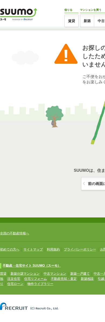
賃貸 (71, 21)
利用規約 (53, 249)
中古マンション (55, 274)
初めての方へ (9, 249)
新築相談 (87, 279)
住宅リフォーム (35, 279)
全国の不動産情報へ (14, 233)
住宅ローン (15, 284)
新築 (87, 21)
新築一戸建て (80, 274)
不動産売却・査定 (64, 279)
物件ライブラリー (40, 284)
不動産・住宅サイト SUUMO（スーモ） (32, 265)
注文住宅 (13, 279)
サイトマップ (33, 249)
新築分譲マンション (25, 274)
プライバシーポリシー (80, 249)
